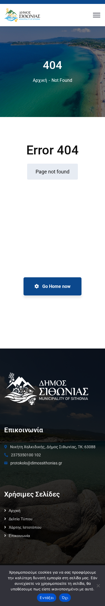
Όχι (65, 597)
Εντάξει (46, 597)
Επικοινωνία (19, 535)
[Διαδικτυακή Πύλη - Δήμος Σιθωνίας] (22, 14)
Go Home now (56, 286)
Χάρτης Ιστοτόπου (25, 527)
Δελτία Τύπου (20, 519)
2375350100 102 (26, 455)
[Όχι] (98, 585)
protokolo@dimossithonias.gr (36, 463)
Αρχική (40, 80)
